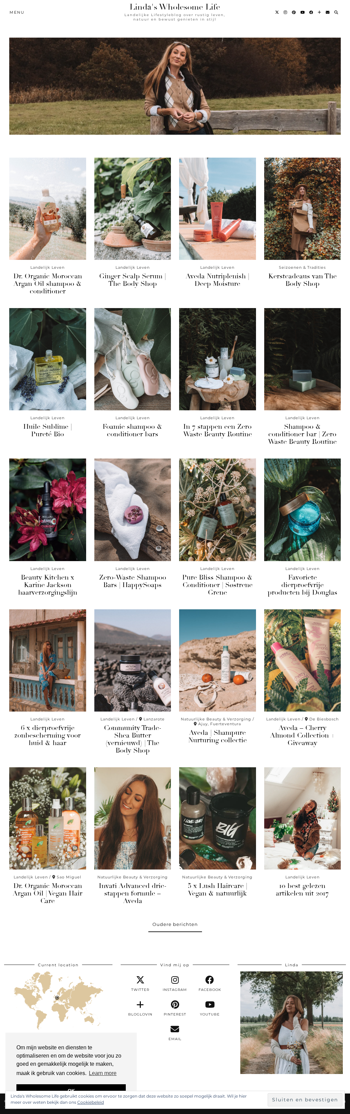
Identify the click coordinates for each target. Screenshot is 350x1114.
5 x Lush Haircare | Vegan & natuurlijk (217, 889)
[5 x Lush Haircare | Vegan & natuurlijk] (217, 818)
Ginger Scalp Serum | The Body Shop (132, 280)
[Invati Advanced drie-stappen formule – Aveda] (132, 818)
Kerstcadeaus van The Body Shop (302, 280)
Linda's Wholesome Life (175, 7)
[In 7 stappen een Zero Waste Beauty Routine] (217, 359)
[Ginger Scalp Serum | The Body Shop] (132, 209)
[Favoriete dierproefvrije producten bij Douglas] (302, 510)
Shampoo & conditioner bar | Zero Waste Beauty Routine (302, 434)
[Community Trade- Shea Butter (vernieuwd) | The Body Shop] (132, 660)
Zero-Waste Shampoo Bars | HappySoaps (132, 581)
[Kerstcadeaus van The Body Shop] (302, 209)
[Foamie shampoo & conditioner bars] (132, 359)
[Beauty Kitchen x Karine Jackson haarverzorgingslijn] (47, 510)
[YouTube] (302, 12)
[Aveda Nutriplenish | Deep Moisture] (217, 209)
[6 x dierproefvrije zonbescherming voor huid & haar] (47, 660)
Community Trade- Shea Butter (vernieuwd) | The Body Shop (132, 739)
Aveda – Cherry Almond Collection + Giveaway (302, 735)
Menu (17, 12)
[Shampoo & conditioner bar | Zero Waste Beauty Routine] (302, 359)
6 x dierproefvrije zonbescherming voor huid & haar (47, 735)
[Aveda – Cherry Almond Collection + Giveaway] (302, 660)
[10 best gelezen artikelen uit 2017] (302, 818)
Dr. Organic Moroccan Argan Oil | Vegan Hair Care (47, 893)
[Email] (328, 12)
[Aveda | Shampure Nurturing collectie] (217, 660)
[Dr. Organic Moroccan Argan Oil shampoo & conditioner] (47, 209)
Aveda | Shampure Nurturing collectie (217, 736)
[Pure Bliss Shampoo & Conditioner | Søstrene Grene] (217, 510)
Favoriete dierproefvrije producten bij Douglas (302, 585)
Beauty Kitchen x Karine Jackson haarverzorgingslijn (47, 585)
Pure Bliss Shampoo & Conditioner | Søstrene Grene (217, 585)
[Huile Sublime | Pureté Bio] (47, 359)
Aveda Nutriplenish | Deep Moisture (217, 280)
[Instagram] (286, 12)
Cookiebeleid (90, 1102)
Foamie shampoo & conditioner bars (132, 430)
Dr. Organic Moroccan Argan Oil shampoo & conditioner (47, 283)
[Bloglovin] (320, 12)
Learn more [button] (103, 1073)
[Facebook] (311, 12)
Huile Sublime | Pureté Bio (47, 430)
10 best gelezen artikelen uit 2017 (302, 889)
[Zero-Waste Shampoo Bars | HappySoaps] (132, 510)
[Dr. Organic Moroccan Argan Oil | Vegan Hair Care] (47, 818)
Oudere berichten (175, 924)
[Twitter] (277, 12)
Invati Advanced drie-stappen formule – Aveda (132, 893)
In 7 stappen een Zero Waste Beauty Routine (217, 430)
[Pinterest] (294, 12)
